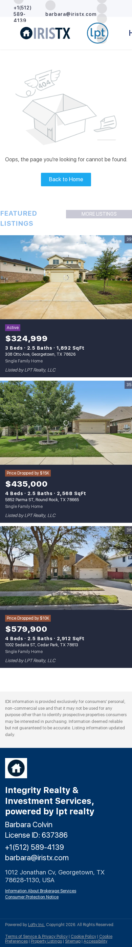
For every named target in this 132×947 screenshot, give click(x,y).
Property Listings (46, 941)
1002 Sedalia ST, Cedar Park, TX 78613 (41, 645)
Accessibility (95, 941)
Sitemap (73, 941)
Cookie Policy (83, 936)
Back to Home (66, 179)
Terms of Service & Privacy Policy (36, 936)
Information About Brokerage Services (40, 891)
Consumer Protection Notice (32, 897)
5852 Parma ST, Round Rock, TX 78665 (42, 499)
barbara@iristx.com (37, 857)
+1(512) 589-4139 (34, 847)
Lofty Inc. (36, 924)
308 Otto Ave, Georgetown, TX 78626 (40, 354)
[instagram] (102, 8)
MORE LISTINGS (99, 214)
